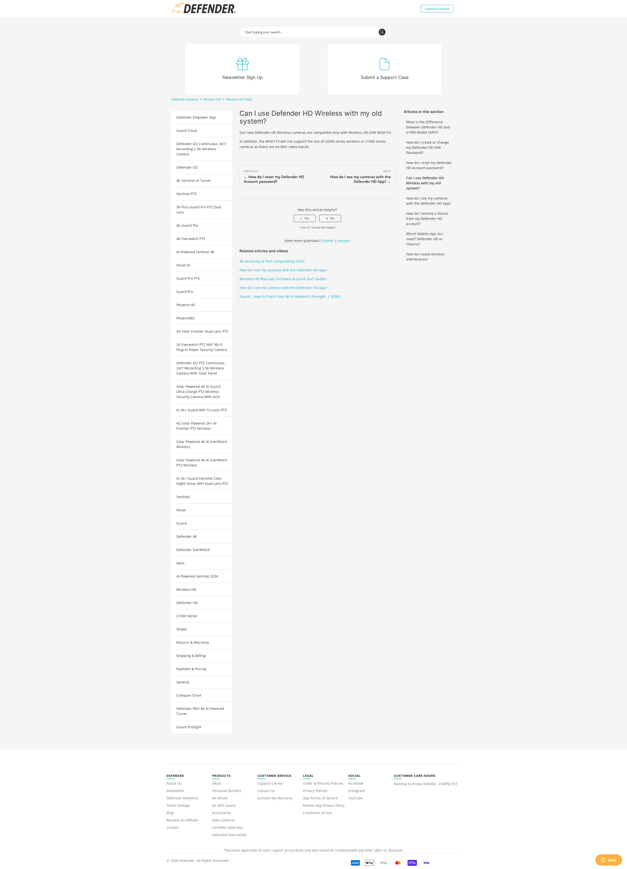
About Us (174, 783)
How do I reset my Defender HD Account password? (429, 165)
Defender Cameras (184, 99)
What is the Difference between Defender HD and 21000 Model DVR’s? (428, 127)
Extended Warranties (229, 834)
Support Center (270, 783)
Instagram (356, 790)
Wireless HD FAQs (239, 99)
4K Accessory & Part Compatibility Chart (272, 261)
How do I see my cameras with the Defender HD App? (428, 201)
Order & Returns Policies (323, 783)
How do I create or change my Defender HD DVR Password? (427, 147)
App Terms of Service (320, 798)
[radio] (305, 218)
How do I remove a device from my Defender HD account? (427, 218)
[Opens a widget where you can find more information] (608, 860)
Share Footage (178, 805)
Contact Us (266, 790)
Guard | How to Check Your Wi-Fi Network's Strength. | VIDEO (290, 296)
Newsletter (175, 790)
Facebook (355, 783)
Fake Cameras (223, 820)
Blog (170, 812)
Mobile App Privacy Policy (324, 805)
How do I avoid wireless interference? (425, 257)
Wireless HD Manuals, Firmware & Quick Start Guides (283, 279)
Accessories (221, 812)
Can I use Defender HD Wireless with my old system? (425, 183)
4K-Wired (219, 798)
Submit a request (437, 8)
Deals (216, 783)
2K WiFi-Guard (224, 805)
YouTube (355, 798)
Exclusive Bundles (226, 790)
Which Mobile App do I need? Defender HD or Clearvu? (424, 238)
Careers (173, 827)
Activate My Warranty (274, 798)
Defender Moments (182, 798)
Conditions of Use (317, 812)
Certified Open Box (227, 827)
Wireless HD (212, 99)
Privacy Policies (315, 790)
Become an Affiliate (182, 820)
